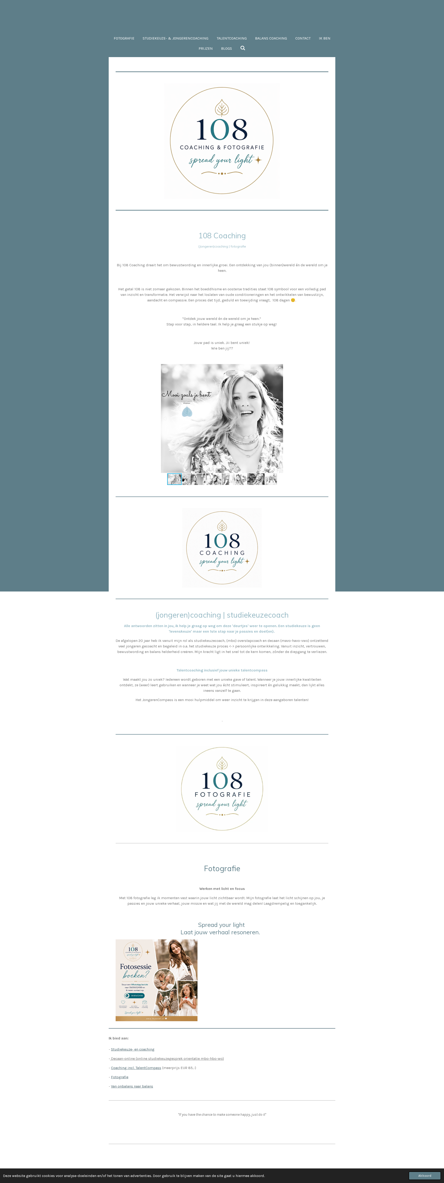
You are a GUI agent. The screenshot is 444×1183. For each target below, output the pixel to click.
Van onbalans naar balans (132, 1086)
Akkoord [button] (424, 1176)
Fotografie (119, 1077)
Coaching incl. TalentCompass (136, 1068)
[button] (279, 368)
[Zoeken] (242, 48)
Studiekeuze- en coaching (132, 1049)
